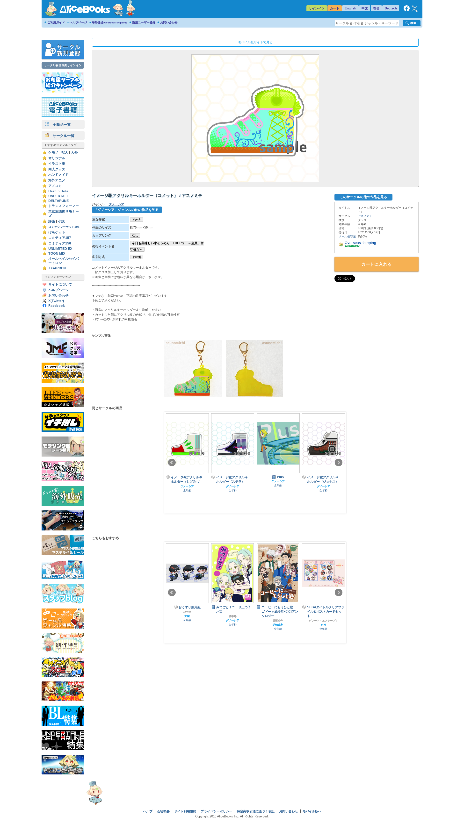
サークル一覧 (61, 136)
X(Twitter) (56, 301)
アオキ (136, 220)
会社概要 (163, 811)
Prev (172, 462)
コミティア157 (59, 238)
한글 (376, 8)
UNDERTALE (58, 196)
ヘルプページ (78, 22)
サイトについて (60, 284)
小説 (61, 221)
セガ (323, 624)
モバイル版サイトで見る (255, 42)
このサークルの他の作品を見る (363, 197)
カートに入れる (376, 264)
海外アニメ (56, 180)
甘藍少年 (278, 620)
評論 (51, 221)
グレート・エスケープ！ (323, 620)
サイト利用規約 (185, 811)
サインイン (317, 8)
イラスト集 (56, 163)
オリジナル (56, 158)
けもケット (56, 232)
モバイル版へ (312, 811)
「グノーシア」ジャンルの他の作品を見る (126, 210)
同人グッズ (56, 169)
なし (135, 235)
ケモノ (53, 152)
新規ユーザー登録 (143, 22)
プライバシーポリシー (216, 811)
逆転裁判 (278, 624)
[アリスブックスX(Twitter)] (415, 10)
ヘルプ (147, 811)
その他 (136, 257)
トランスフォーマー (63, 206)
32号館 (187, 611)
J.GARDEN (57, 268)
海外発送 (109, 22)
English (350, 8)
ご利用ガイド (56, 22)
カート (334, 8)
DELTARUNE (58, 201)
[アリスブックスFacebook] (407, 10)
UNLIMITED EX (60, 248)
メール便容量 (347, 236)
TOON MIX (56, 253)
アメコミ (55, 186)
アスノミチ (365, 216)
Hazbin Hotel (58, 191)
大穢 (187, 616)
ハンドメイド (58, 175)
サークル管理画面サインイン (63, 65)
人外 (74, 152)
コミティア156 (59, 243)
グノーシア (116, 204)
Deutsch (391, 8)
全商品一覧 (60, 124)
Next (338, 462)
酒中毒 (233, 616)
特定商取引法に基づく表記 (256, 811)
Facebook (56, 306)
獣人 (64, 152)
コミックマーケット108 (64, 227)
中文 (365, 8)
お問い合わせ (169, 22)
